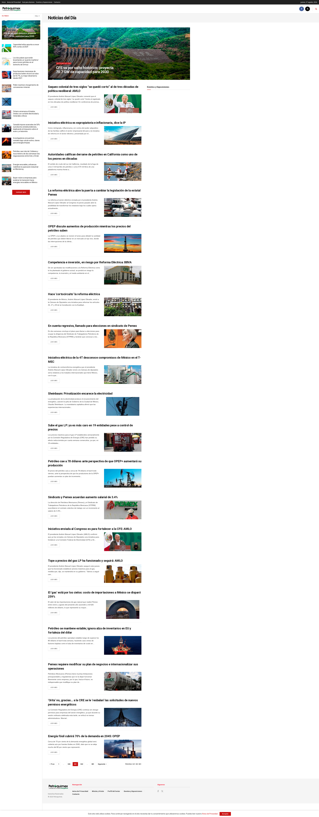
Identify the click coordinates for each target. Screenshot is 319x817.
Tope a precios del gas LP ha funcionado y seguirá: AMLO (85, 560)
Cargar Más (21, 192)
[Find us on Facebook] (301, 8)
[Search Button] (316, 8)
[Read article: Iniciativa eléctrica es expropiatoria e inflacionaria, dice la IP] (122, 135)
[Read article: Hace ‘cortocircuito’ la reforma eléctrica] (122, 306)
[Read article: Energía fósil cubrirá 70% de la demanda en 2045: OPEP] (122, 749)
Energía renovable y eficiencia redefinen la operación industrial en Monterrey (25, 167)
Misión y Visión (98, 791)
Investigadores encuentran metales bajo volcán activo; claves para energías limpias (26, 140)
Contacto (57, 2)
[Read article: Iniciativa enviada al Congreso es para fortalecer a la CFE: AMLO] (122, 541)
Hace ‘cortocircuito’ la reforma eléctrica (74, 294)
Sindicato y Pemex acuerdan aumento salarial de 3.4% (83, 497)
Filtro (36, 16)
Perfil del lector (114, 791)
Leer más (55, 107)
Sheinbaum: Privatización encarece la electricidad (80, 393)
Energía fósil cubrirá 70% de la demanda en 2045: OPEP (84, 736)
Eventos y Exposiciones (44, 2)
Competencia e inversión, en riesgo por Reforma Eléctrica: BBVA (89, 262)
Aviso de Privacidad (14, 2)
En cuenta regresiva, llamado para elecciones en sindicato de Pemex (92, 326)
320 (69, 764)
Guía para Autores (28, 2)
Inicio (4, 2)
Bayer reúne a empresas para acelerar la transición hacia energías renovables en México (25, 180)
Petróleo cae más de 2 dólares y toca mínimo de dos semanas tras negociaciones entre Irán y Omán (26, 153)
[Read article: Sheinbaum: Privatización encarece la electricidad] (122, 406)
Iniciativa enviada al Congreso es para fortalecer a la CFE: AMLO (90, 529)
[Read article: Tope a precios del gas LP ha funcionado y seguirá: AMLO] (122, 573)
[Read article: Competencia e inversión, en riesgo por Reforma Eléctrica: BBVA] (122, 275)
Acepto (225, 814)
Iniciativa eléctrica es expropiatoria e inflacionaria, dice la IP (87, 122)
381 (92, 764)
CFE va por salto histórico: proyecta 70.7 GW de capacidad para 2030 (84, 69)
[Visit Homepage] (11, 9)
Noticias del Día (64, 63)
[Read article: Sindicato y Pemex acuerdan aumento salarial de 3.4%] (122, 510)
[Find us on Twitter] (307, 8)
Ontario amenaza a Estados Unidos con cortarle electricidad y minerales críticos (26, 113)
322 (81, 764)
